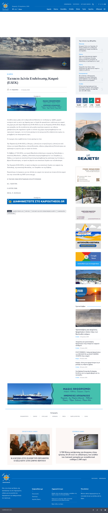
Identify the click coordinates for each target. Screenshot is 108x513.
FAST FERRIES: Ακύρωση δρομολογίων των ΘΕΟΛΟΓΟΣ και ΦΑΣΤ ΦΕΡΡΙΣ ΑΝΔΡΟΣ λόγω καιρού (88, 354)
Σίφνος (81, 54)
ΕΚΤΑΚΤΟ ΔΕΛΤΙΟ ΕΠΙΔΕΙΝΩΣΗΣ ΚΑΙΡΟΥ (44, 211)
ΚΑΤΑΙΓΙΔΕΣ (11, 213)
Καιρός (10, 74)
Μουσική (81, 44)
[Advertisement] (54, 24)
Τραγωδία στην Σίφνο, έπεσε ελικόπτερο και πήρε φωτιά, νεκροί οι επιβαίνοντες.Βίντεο (89, 68)
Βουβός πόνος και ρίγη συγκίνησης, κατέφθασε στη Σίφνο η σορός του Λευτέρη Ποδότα (64, 494)
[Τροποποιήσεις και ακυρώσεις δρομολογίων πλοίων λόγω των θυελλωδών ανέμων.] (88, 318)
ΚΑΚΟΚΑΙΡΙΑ (61, 211)
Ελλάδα (81, 84)
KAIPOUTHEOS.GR (18, 211)
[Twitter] (103, 4)
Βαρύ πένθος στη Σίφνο (57, 504)
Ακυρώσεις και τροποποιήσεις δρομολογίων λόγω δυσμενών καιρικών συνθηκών (87, 343)
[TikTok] (101, 4)
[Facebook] (99, 4)
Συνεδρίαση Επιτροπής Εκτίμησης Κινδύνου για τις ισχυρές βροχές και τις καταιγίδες (87, 373)
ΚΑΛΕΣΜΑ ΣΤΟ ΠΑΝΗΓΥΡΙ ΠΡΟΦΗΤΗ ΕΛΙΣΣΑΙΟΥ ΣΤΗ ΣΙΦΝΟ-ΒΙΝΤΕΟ (30, 459)
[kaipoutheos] (8, 90)
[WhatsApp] (57, 89)
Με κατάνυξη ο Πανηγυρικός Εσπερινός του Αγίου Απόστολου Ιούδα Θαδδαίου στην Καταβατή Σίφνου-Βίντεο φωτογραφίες (88, 78)
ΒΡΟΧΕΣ (27, 211)
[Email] (61, 89)
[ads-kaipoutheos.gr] (37, 201)
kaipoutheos (15, 89)
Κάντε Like (78, 98)
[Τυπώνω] (65, 89)
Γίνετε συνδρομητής (98, 99)
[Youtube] (105, 4)
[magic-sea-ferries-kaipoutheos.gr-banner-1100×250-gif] (37, 104)
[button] (93, 4)
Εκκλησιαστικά (83, 73)
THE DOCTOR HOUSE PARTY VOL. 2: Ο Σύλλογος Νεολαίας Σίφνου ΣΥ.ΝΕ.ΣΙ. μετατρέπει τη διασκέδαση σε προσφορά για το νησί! (89, 59)
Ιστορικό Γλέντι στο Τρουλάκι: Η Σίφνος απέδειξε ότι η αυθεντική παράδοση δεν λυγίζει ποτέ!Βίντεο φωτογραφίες (88, 48)
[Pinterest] (53, 89)
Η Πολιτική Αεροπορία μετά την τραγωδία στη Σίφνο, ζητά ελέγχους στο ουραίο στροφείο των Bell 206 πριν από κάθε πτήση (88, 88)
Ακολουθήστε (85, 98)
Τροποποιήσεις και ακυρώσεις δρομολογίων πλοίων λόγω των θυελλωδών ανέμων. (87, 332)
